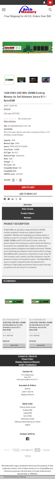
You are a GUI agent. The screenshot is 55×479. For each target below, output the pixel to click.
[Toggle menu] (4, 9)
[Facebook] (5, 199)
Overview (28, 204)
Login (24, 392)
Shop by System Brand (27, 407)
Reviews (27, 217)
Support (27, 425)
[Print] (13, 199)
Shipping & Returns (27, 395)
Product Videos (27, 213)
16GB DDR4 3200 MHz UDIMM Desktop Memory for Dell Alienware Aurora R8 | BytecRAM (40, 326)
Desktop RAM (27, 410)
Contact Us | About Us (27, 356)
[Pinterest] (20, 199)
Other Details (27, 209)
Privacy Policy (27, 359)
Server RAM (27, 416)
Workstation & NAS (27, 419)
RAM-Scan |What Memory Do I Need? (27, 422)
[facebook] (27, 438)
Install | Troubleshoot (27, 365)
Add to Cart (14, 345)
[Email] (9, 199)
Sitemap (23, 477)
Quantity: (7, 180)
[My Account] (44, 2)
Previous (4, 47)
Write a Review (10, 121)
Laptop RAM (27, 413)
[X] (16, 199)
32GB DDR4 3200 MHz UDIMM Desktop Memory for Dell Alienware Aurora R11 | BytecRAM (14, 326)
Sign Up (30, 392)
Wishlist (27, 389)
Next (51, 47)
